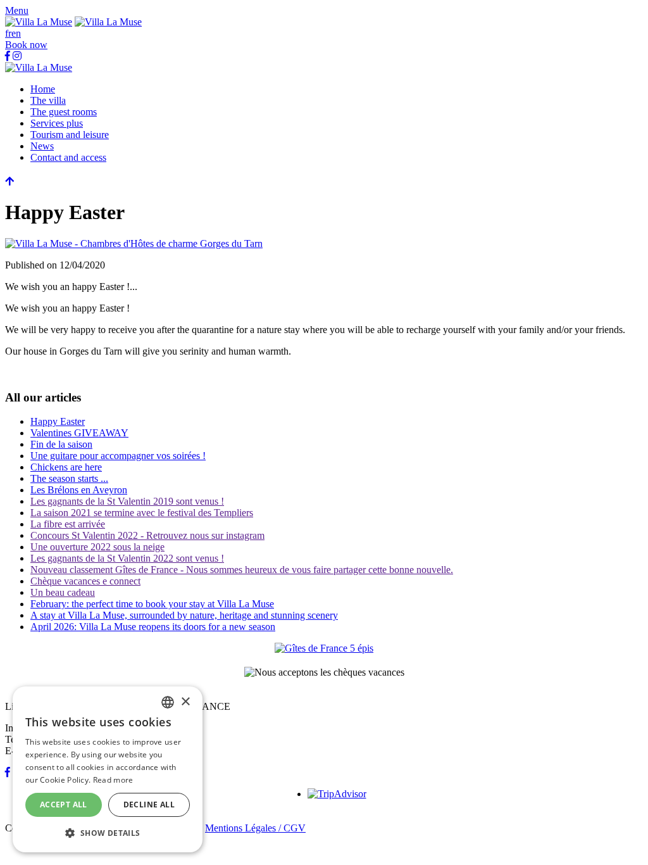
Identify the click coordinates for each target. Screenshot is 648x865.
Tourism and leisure (69, 134)
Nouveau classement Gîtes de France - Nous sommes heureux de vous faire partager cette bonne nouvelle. (241, 569)
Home (42, 89)
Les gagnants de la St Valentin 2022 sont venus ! (127, 558)
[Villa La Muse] (38, 21)
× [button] (185, 702)
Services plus (56, 123)
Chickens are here (66, 467)
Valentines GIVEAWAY (79, 432)
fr (8, 33)
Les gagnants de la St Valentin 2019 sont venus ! (127, 501)
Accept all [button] (63, 804)
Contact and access (68, 157)
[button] (16, 10)
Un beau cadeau (62, 592)
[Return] (9, 181)
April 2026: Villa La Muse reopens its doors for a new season (152, 626)
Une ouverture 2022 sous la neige (97, 546)
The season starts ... (69, 478)
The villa (48, 100)
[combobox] (167, 702)
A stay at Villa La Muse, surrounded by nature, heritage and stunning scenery (184, 615)
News (42, 146)
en (16, 33)
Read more (113, 779)
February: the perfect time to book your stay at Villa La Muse (152, 603)
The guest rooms (63, 111)
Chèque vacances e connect (85, 581)
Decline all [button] (149, 804)
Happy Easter (57, 421)
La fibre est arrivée (67, 524)
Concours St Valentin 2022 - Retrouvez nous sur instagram (147, 535)
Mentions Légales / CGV (255, 828)
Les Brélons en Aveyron (78, 489)
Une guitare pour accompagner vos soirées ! (118, 455)
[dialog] (107, 769)
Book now (26, 44)
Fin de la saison (61, 444)
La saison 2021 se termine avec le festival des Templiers (141, 512)
